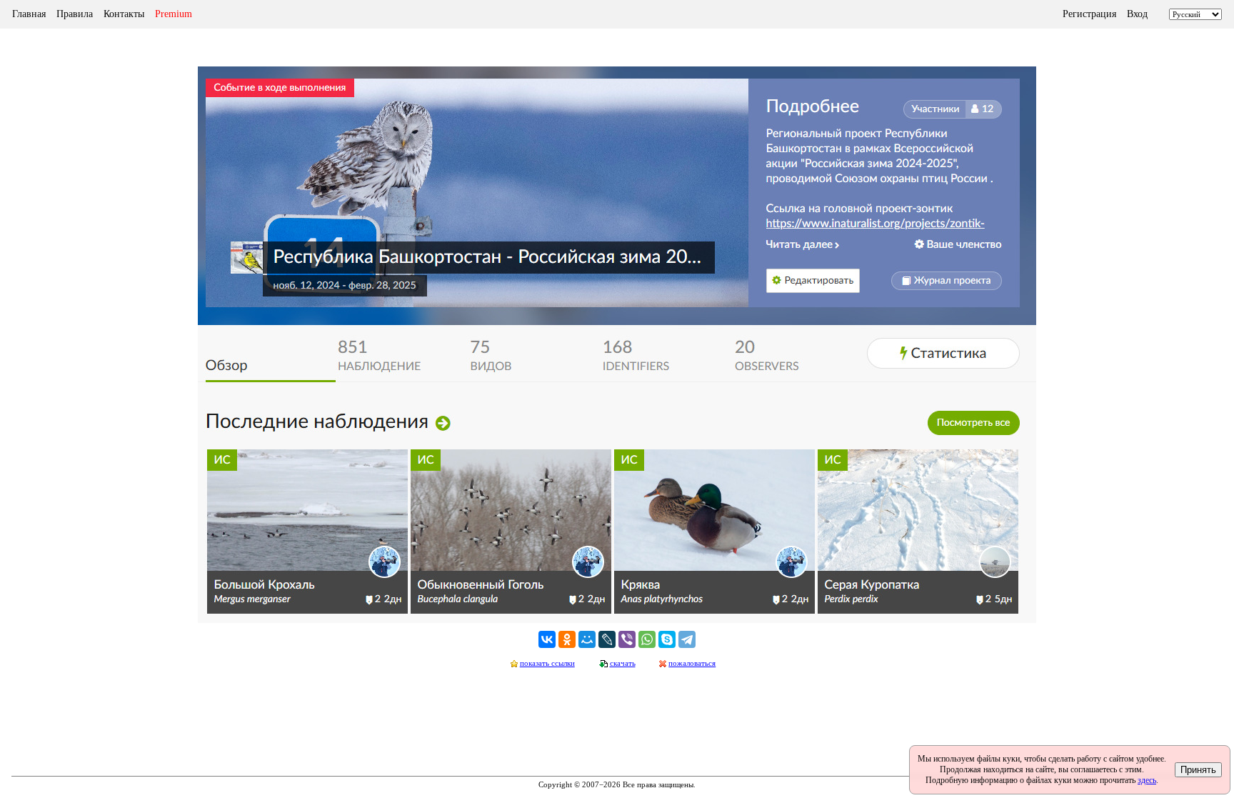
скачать (623, 663)
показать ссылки (547, 663)
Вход (1137, 14)
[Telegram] (687, 639)
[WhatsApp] (647, 639)
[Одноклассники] (567, 639)
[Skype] (667, 639)
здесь (1147, 780)
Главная (29, 14)
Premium (173, 14)
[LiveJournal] (607, 639)
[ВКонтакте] (547, 639)
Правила (74, 14)
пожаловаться (692, 663)
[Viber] (627, 639)
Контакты (124, 14)
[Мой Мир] (587, 639)
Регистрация (1089, 14)
